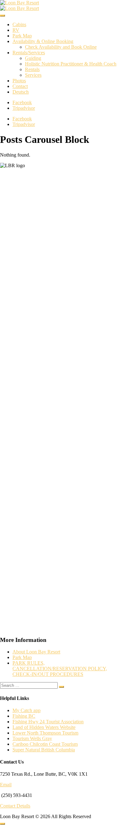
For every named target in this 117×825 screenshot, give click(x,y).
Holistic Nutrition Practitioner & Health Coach (70, 63)
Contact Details (15, 805)
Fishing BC (23, 716)
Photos (19, 80)
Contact (20, 86)
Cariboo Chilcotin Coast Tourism (45, 744)
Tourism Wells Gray (32, 738)
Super (18, 749)
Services (33, 75)
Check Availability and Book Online (61, 47)
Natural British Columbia (50, 749)
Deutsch (20, 92)
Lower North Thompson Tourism (45, 732)
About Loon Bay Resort (36, 651)
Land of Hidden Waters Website (44, 727)
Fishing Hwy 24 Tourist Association (48, 721)
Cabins (19, 24)
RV (15, 30)
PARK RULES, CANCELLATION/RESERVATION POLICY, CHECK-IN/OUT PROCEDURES (59, 668)
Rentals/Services (28, 52)
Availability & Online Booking (42, 41)
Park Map (22, 35)
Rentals (32, 69)
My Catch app (26, 710)
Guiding (33, 58)
